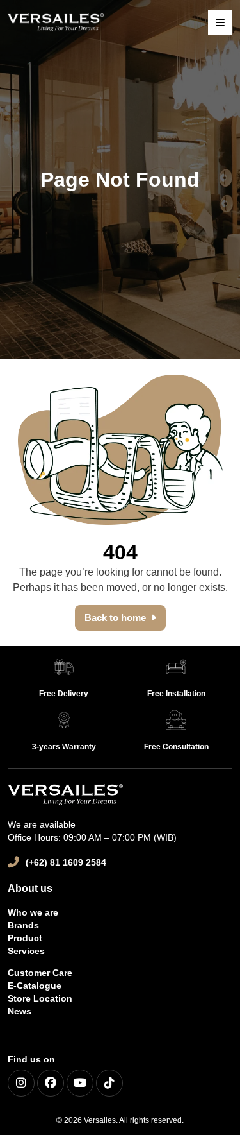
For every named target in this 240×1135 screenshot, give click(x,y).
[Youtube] (80, 1083)
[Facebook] (50, 1083)
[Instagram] (21, 1083)
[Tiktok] (109, 1083)
